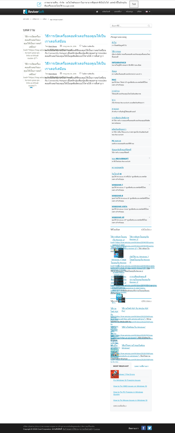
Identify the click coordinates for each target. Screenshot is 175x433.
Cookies (97, 429)
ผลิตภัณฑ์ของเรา (119, 129)
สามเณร (115, 109)
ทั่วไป (114, 43)
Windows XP (118, 217)
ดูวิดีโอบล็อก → (146, 229)
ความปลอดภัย (118, 168)
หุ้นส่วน (31, 426)
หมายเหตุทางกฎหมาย (49, 426)
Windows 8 (117, 196)
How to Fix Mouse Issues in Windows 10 (130, 400)
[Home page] (97, 12)
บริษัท (25, 426)
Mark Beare (53, 46)
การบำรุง (115, 91)
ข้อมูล (114, 71)
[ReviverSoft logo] (33, 11)
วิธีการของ (116, 52)
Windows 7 (117, 185)
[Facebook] (143, 429)
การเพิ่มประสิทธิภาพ (120, 118)
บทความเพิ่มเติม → (119, 406)
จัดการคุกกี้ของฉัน (88, 426)
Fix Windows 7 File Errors (124, 374)
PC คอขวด (116, 141)
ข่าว (113, 100)
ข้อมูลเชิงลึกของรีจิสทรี (121, 150)
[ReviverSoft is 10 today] (91, 12)
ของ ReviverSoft (120, 159)
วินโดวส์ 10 (117, 174)
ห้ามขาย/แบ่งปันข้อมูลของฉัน (69, 426)
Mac (114, 80)
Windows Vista (119, 207)
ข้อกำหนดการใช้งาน (71, 429)
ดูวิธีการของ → (146, 301)
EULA (38, 426)
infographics (119, 63)
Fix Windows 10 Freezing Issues (127, 380)
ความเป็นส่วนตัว (86, 429)
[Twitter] (149, 429)
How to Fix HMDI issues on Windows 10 (130, 386)
